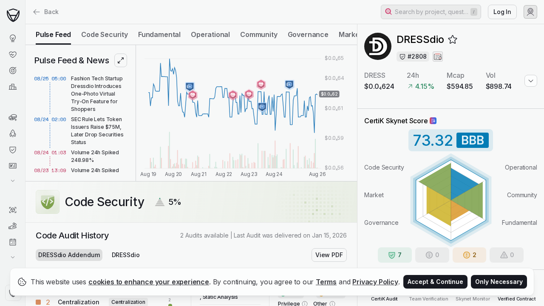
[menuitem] (12, 38)
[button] (431, 12)
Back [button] (51, 11)
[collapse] (25, 24)
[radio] (53, 34)
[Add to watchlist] (453, 39)
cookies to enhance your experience (148, 282)
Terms (326, 282)
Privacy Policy (375, 282)
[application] (246, 113)
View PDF (329, 254)
